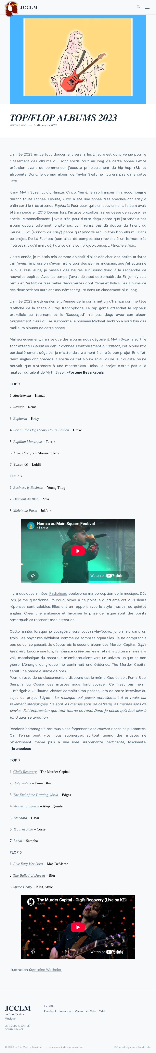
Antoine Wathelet (47, 969)
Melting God (18, 125)
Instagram (66, 1011)
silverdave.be (143, 1047)
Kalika (115, 283)
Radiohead (58, 593)
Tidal (102, 1011)
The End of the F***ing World (35, 795)
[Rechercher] (138, 7)
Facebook (50, 1011)
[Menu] (147, 7)
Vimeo (79, 1011)
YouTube (91, 1011)
